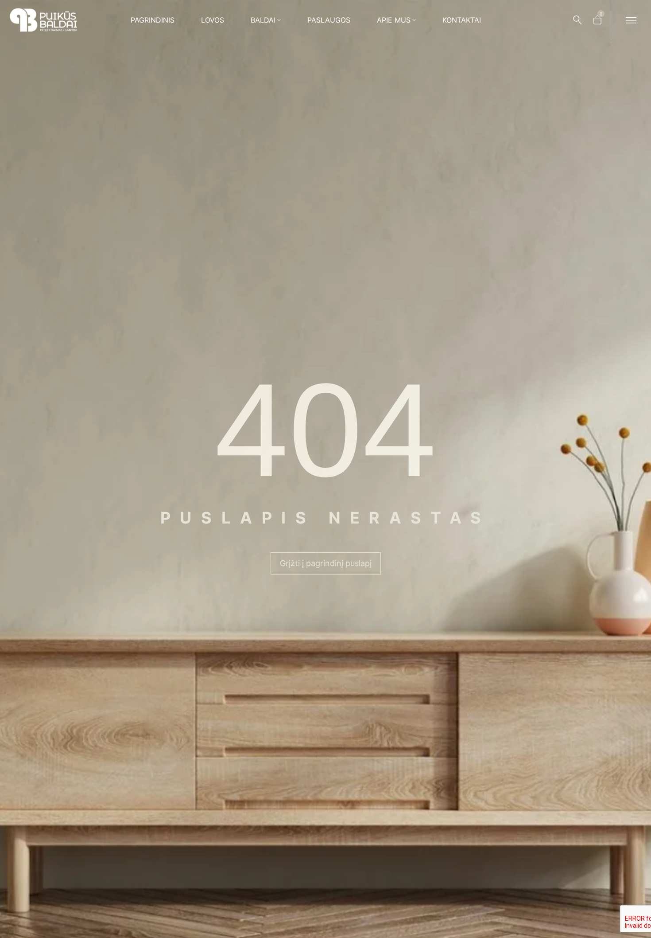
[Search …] (577, 20)
